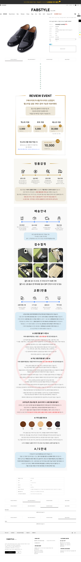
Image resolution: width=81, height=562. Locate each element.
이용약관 (12, 532)
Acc (36, 14)
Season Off (49, 14)
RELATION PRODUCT (31, 59)
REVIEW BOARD (49, 59)
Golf (44, 14)
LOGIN (67, 5)
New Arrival (12, 14)
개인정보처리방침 (20, 532)
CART (74, 5)
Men (18, 14)
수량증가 (59, 41)
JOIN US (70, 5)
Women (22, 14)
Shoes (27, 14)
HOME (50, 17)
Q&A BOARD (67, 59)
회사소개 (6, 532)
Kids (40, 14)
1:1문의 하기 (10, 552)
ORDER (78, 5)
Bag (32, 14)
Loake (56, 17)
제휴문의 (34, 532)
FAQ (18, 552)
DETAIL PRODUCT (14, 59)
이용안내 (28, 532)
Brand (53, 17)
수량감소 (60, 41)
